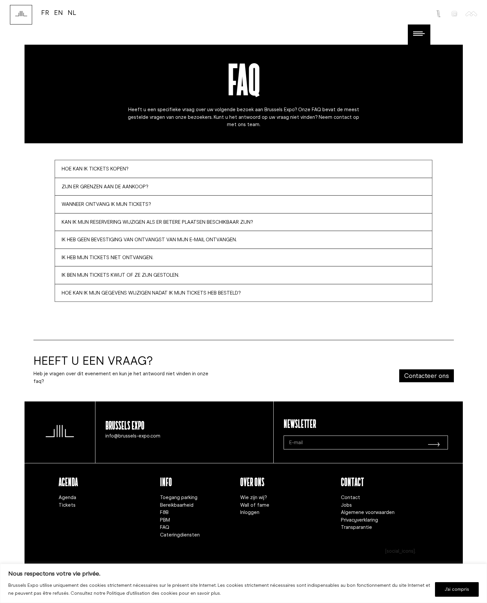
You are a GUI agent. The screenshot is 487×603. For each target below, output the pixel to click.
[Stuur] (434, 442)
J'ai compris (457, 589)
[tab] (243, 169)
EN (58, 13)
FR (45, 13)
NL (72, 13)
